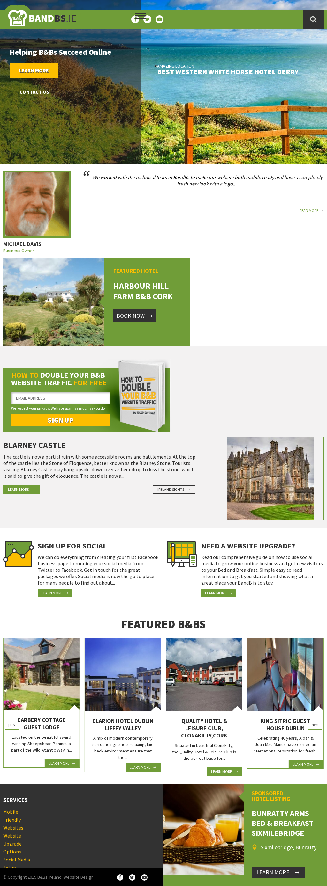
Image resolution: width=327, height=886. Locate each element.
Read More (309, 210)
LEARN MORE (272, 872)
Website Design (79, 877)
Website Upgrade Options (12, 843)
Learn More (34, 70)
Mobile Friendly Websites (13, 820)
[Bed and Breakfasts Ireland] (42, 14)
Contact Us (34, 92)
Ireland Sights (170, 489)
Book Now (131, 315)
